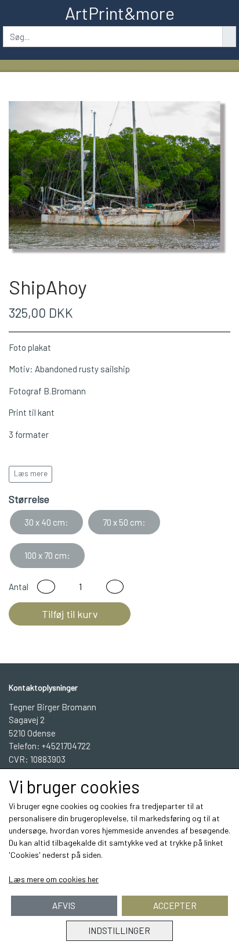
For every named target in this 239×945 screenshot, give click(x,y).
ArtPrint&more (120, 12)
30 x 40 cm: (46, 522)
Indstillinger (119, 930)
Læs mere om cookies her (54, 879)
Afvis (63, 905)
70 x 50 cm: (124, 522)
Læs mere (31, 473)
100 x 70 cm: (47, 555)
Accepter (175, 905)
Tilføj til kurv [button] (70, 614)
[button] (46, 587)
